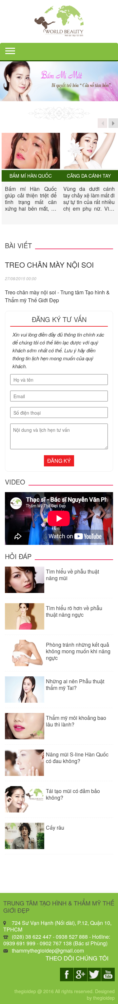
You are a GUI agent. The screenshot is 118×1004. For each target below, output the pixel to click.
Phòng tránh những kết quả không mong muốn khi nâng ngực (78, 651)
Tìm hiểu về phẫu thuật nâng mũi (72, 575)
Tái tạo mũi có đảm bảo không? (73, 794)
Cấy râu (55, 827)
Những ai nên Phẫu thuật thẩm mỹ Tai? (75, 684)
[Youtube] (108, 974)
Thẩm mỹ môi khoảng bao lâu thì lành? (76, 721)
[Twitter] (94, 974)
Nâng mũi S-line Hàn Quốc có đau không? (77, 758)
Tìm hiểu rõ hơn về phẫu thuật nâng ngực (74, 611)
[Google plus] (80, 974)
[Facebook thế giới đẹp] (66, 974)
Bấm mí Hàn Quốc (31, 175)
